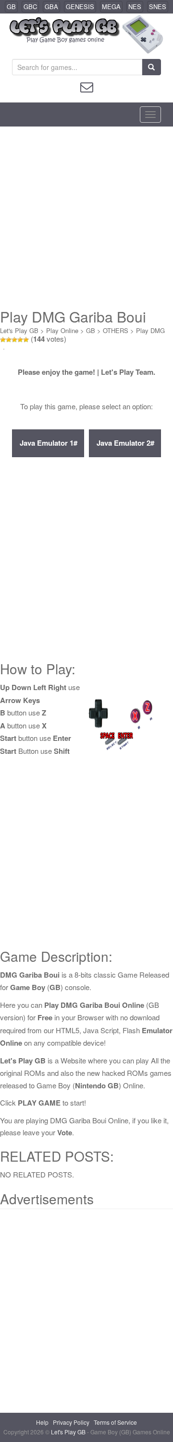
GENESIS (80, 6)
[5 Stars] (26, 340)
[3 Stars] (14, 340)
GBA (51, 6)
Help (42, 1422)
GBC (30, 6)
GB (11, 6)
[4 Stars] (20, 340)
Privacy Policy (71, 1422)
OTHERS (115, 330)
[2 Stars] (9, 340)
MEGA (111, 6)
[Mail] (86, 86)
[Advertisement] (86, 217)
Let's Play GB (19, 330)
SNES (157, 6)
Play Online (62, 330)
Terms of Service (115, 1422)
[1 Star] (3, 340)
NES (134, 6)
